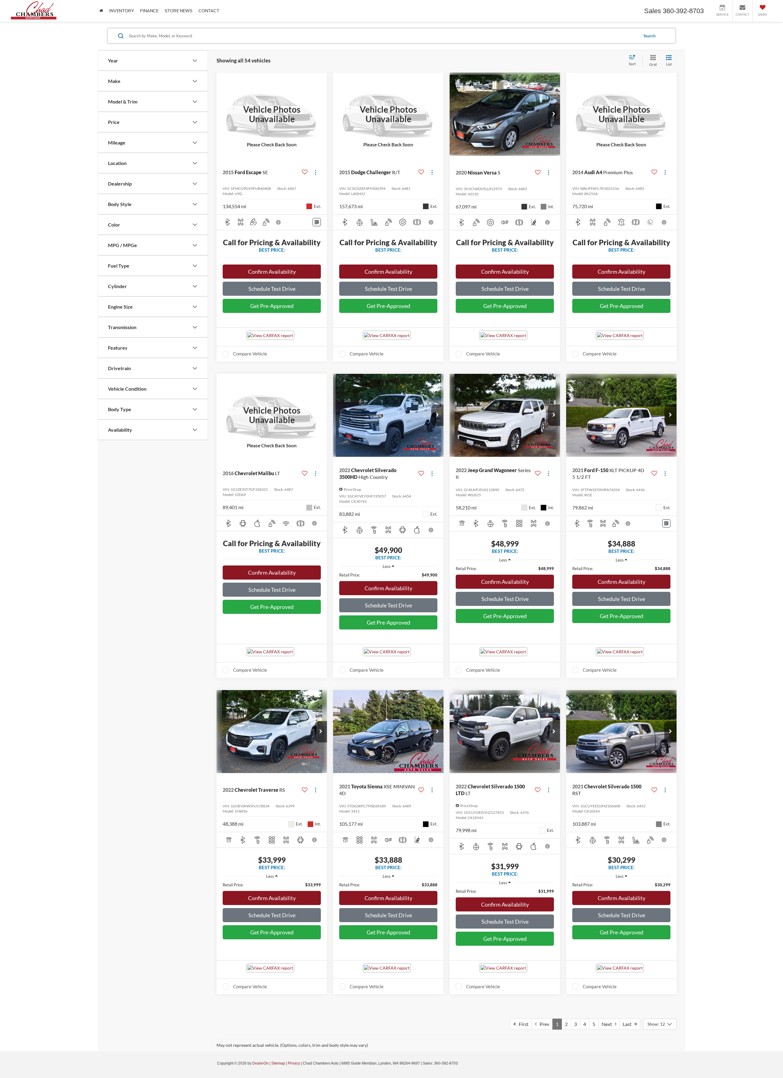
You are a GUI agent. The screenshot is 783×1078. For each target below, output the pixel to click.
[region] (388, 575)
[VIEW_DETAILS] (272, 114)
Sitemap (278, 1063)
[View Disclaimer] (278, 222)
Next (608, 1024)
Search (649, 35)
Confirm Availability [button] (272, 271)
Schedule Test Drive (271, 288)
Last (628, 1024)
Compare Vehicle (250, 353)
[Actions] (315, 172)
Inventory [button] (121, 11)
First (522, 1024)
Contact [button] (209, 11)
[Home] (101, 11)
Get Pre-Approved (272, 305)
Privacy (294, 1063)
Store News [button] (178, 11)
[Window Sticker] (317, 222)
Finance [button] (149, 11)
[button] (554, 114)
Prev (543, 1024)
